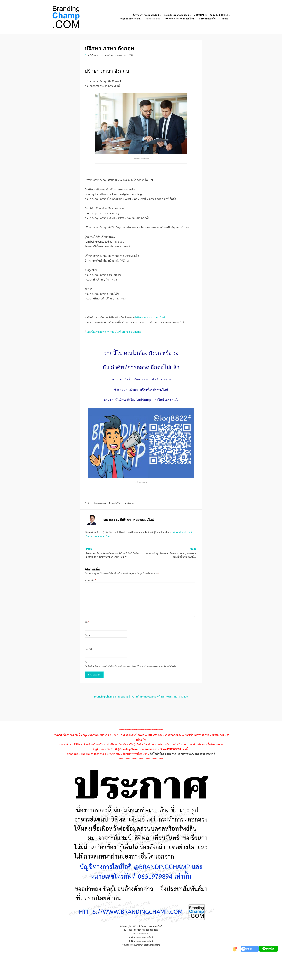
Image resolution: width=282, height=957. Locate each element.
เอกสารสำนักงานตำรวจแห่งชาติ (196, 753)
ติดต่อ (225, 18)
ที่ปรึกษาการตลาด (141, 933)
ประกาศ (171, 753)
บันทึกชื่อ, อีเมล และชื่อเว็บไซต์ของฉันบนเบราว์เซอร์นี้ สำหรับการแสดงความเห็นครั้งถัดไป (130, 666)
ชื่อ (87, 622)
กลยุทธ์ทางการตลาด (130, 18)
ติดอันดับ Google (219, 15)
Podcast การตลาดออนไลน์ (179, 18)
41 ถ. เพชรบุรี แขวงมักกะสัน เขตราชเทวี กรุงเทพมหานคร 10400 (141, 696)
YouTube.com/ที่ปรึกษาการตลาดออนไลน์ (141, 945)
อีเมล (88, 635)
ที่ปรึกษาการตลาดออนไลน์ (145, 15)
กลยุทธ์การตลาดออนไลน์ (176, 15)
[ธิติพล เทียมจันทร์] (234, 948)
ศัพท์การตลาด (153, 18)
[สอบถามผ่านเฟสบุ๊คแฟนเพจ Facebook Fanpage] (250, 948)
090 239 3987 (152, 930)
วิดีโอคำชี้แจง (158, 753)
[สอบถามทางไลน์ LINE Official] (268, 948)
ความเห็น (90, 580)
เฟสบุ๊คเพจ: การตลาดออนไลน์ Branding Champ (114, 331)
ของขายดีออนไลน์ (208, 18)
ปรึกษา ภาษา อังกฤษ (125, 503)
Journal (199, 15)
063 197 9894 (135, 930)
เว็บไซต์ (88, 649)
